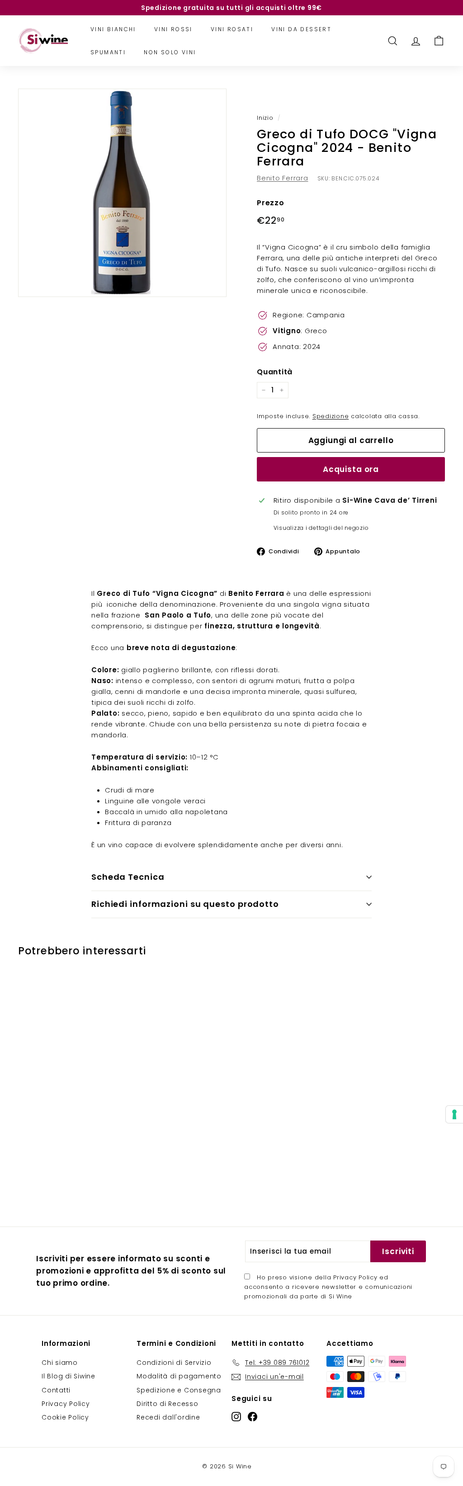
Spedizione (330, 416)
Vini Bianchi (113, 29)
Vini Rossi (173, 29)
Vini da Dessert (301, 29)
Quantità (275, 372)
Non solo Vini (170, 52)
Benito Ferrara (282, 178)
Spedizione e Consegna (179, 1390)
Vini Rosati (232, 29)
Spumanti (108, 52)
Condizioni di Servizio (174, 1362)
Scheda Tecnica (128, 876)
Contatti (56, 1390)
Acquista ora (351, 469)
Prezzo (270, 203)
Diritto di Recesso (167, 1403)
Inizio (265, 118)
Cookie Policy (65, 1417)
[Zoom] (122, 193)
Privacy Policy (355, 1277)
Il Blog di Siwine (68, 1376)
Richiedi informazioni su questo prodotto (185, 904)
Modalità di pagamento (179, 1376)
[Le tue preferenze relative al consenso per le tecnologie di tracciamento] (454, 1114)
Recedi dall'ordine (168, 1417)
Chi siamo (60, 1362)
